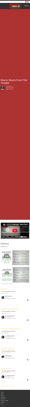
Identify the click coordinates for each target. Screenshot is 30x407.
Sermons (3, 399)
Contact (3, 402)
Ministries (3, 397)
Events (2, 395)
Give (2, 404)
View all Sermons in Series (7, 386)
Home (2, 392)
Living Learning (4, 400)
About (2, 393)
